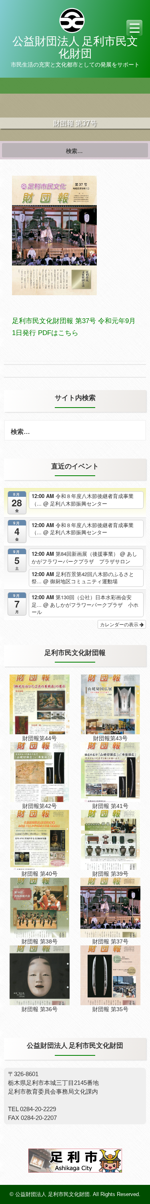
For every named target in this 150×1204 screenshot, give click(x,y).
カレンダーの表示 (120, 624)
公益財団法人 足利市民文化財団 (75, 47)
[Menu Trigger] (134, 28)
